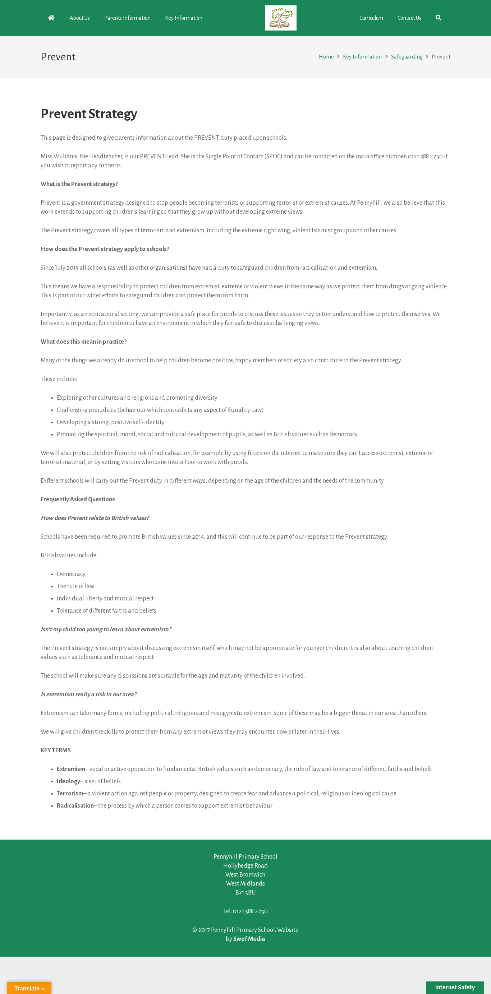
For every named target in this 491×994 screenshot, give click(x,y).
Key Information (362, 57)
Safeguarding (407, 57)
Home (326, 57)
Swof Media (249, 939)
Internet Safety (455, 987)
